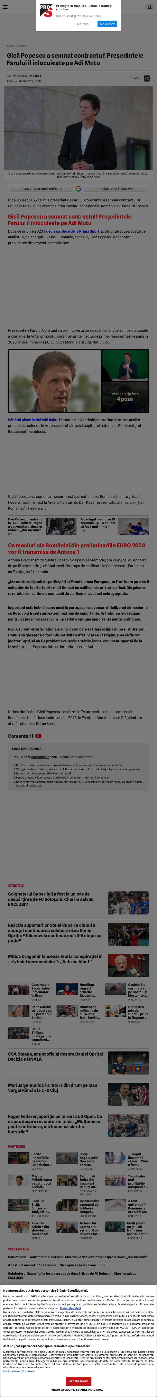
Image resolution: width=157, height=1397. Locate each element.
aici (100, 1328)
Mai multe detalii (70, 1308)
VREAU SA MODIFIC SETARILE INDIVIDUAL (77, 1389)
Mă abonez (107, 24)
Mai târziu (83, 24)
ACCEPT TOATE (78, 1381)
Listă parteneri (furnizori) (19, 1371)
